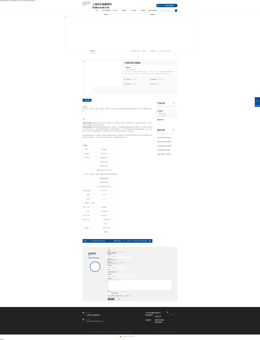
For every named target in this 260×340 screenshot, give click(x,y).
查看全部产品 (160, 119)
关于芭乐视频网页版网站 (106, 12)
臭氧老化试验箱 (162, 113)
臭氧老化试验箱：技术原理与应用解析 (166, 154)
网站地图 (2, 339)
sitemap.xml (174, 332)
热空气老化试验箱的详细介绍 (164, 137)
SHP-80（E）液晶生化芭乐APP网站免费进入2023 (139, 240)
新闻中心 (124, 10)
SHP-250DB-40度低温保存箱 (98, 240)
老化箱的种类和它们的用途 (163, 150)
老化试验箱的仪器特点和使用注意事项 (166, 145)
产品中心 (115, 10)
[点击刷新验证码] (115, 293)
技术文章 (133, 10)
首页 (97, 10)
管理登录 (168, 332)
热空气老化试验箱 (162, 115)
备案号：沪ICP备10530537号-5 (125, 332)
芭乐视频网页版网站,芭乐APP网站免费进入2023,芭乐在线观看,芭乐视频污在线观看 (17, 0)
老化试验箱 (152, 51)
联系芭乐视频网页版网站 (152, 12)
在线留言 (143, 10)
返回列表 (118, 240)
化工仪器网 (162, 332)
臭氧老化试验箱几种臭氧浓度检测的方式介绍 (166, 141)
